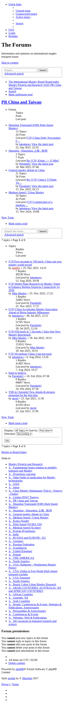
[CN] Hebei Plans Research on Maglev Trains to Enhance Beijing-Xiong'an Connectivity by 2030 (34, 287)
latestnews (25, 144)
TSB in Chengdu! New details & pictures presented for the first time (32, 394)
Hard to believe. (17, 372)
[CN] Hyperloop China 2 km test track (30, 353)
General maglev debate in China (27, 170)
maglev (16, 267)
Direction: (10, 433)
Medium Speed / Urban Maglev (26, 192)
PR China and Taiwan (21, 102)
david (15, 398)
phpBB (20, 669)
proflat (11, 678)
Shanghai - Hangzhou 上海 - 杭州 (28, 150)
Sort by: (34, 430)
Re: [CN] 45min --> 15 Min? (42, 160)
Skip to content (9, 62)
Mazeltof (27, 678)
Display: (9, 430)
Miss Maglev (19, 293)
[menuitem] (23, 10)
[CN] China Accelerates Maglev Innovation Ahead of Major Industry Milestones (33, 311)
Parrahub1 (25, 163)
